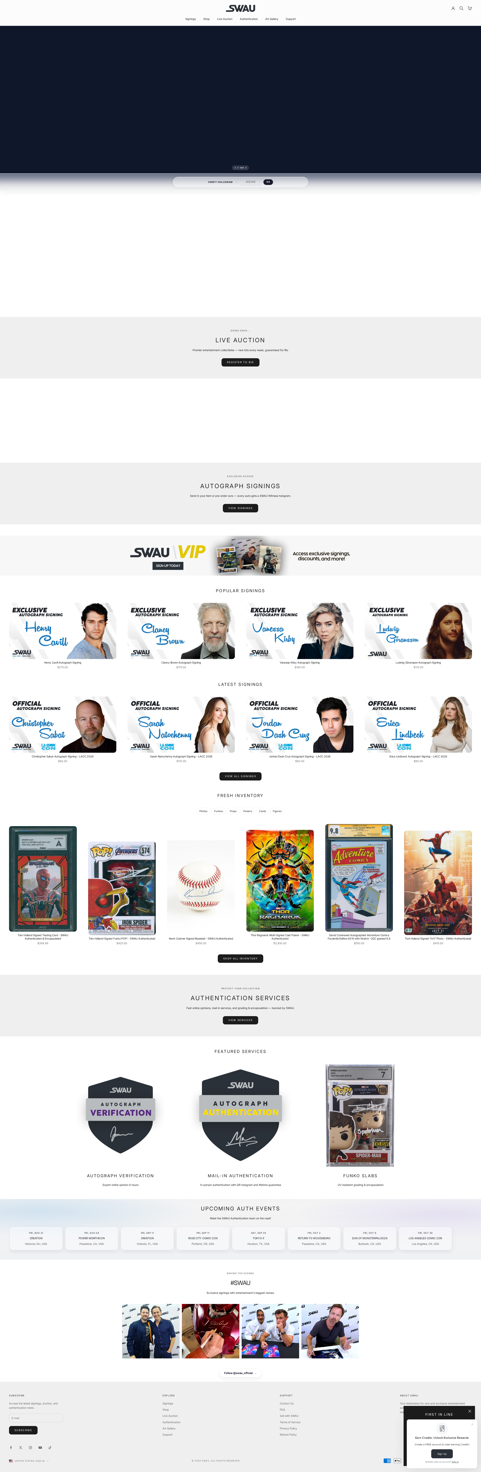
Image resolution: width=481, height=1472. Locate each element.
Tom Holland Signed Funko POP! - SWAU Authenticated (122, 938)
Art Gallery (271, 18)
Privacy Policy (288, 1428)
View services (240, 1020)
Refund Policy (288, 1434)
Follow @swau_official (240, 1373)
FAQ (282, 1409)
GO (268, 182)
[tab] (236, 167)
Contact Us (286, 1403)
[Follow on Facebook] (11, 1447)
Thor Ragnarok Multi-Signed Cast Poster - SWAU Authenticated (280, 937)
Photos (203, 810)
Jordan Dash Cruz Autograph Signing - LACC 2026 (299, 756)
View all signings (286, 287)
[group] (240, 556)
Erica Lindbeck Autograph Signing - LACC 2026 (418, 756)
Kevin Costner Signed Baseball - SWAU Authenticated (201, 938)
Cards (262, 810)
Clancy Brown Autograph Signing (181, 662)
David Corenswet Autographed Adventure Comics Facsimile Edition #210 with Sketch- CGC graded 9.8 (359, 937)
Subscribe (23, 1430)
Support (291, 18)
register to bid (240, 362)
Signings (190, 18)
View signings (240, 508)
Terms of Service (290, 1422)
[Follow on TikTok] (50, 1447)
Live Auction (224, 18)
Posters (247, 810)
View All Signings (240, 776)
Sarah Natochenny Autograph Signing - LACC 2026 (181, 756)
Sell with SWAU (289, 1415)
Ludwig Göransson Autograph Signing (418, 662)
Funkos (218, 810)
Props (233, 810)
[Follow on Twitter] (21, 1447)
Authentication (249, 18)
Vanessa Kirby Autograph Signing (300, 662)
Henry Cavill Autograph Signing (62, 662)
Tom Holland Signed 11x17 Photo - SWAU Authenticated (438, 938)
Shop (206, 18)
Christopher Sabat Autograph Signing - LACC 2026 (62, 756)
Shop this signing (284, 278)
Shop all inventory (240, 958)
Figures (277, 810)
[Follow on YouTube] (40, 1447)
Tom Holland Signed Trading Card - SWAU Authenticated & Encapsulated (43, 937)
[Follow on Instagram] (30, 1447)
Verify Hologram (220, 182)
